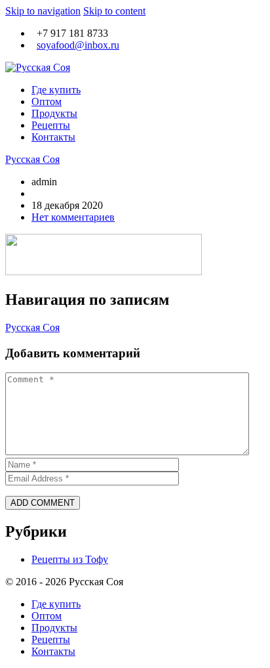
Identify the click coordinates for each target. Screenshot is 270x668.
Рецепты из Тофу (69, 559)
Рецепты (50, 125)
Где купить (56, 89)
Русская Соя (32, 159)
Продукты (54, 113)
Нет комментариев (73, 217)
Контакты (53, 137)
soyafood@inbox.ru (78, 45)
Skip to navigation (43, 10)
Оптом (46, 101)
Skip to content (114, 10)
